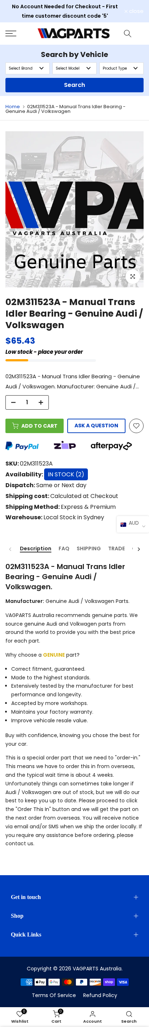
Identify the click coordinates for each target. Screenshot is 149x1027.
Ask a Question (96, 425)
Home (12, 106)
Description (35, 549)
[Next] (138, 549)
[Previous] (10, 549)
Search (74, 85)
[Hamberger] (18, 33)
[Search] (128, 34)
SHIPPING (89, 549)
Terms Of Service (54, 995)
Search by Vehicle (74, 54)
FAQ (64, 549)
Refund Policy (100, 995)
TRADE (116, 549)
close (136, 11)
